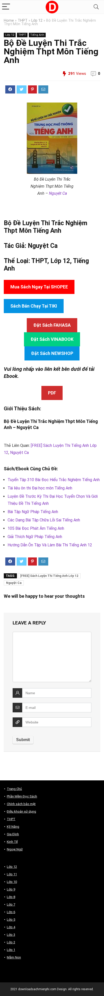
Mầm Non (14, 957)
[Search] (96, 7)
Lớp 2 (11, 942)
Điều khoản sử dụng (21, 811)
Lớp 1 (11, 950)
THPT (23, 20)
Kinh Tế (12, 842)
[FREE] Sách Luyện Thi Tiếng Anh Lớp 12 (49, 576)
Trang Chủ (14, 789)
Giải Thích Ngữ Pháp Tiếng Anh (35, 536)
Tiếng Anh (37, 35)
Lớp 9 (11, 889)
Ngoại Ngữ (15, 849)
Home (9, 20)
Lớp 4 (11, 927)
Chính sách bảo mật (21, 804)
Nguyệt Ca (58, 193)
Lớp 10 (12, 882)
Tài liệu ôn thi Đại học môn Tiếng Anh (40, 488)
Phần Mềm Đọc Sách (22, 796)
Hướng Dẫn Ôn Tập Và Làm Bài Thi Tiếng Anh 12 (50, 545)
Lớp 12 (36, 20)
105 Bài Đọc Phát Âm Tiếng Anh (36, 528)
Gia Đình (13, 834)
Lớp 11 (12, 874)
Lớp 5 (11, 919)
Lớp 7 (11, 904)
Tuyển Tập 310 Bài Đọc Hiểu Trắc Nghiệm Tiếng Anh (54, 479)
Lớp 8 (11, 897)
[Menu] (6, 7)
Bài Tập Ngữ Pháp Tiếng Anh (33, 511)
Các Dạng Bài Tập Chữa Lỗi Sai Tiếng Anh (44, 520)
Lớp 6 (11, 912)
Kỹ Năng (13, 826)
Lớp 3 (11, 935)
